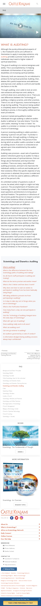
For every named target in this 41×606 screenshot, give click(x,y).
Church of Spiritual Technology (11, 411)
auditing (4, 57)
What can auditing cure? (11, 327)
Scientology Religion (7, 575)
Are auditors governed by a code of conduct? (19, 334)
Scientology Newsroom (8, 578)
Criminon (22, 588)
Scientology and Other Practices (11, 401)
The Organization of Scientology (11, 404)
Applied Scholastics (6, 590)
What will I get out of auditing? (14, 321)
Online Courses (6, 536)
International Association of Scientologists (13, 585)
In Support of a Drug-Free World (22, 590)
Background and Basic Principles (12, 371)
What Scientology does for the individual (14, 378)
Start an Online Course (25, 580)
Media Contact (9, 551)
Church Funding (7, 414)
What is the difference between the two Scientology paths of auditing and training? (33, 356)
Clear (4, 388)
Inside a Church (7, 396)
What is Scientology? (9, 527)
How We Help (6, 539)
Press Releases (10, 545)
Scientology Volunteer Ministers (10, 583)
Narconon (29, 588)
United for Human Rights (8, 593)
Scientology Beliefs (8, 373)
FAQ (20, 366)
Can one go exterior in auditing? (14, 330)
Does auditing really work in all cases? (16, 324)
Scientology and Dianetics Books (11, 381)
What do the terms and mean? (20, 281)
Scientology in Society (9, 416)
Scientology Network (23, 573)
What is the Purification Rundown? (15, 307)
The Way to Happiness (12, 588)
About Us (4, 524)
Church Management (9, 406)
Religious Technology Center (10, 409)
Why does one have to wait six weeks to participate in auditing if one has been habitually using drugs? (20, 290)
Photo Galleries (10, 548)
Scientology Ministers (8, 393)
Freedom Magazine (31, 585)
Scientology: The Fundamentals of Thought (18, 447)
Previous (4, 351)
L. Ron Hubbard (5, 573)
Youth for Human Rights (23, 593)
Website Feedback (11, 562)
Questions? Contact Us (12, 559)
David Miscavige (20, 578)
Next (37, 351)
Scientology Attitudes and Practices (12, 399)
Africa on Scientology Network (12, 530)
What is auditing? (9, 267)
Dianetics (13, 573)
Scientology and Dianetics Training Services (8, 354)
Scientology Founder (8, 376)
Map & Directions (10, 565)
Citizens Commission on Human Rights (12, 595)
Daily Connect (6, 533)
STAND (3, 588)
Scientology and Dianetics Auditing (13, 386)
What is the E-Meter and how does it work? (18, 284)
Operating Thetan (7, 391)
